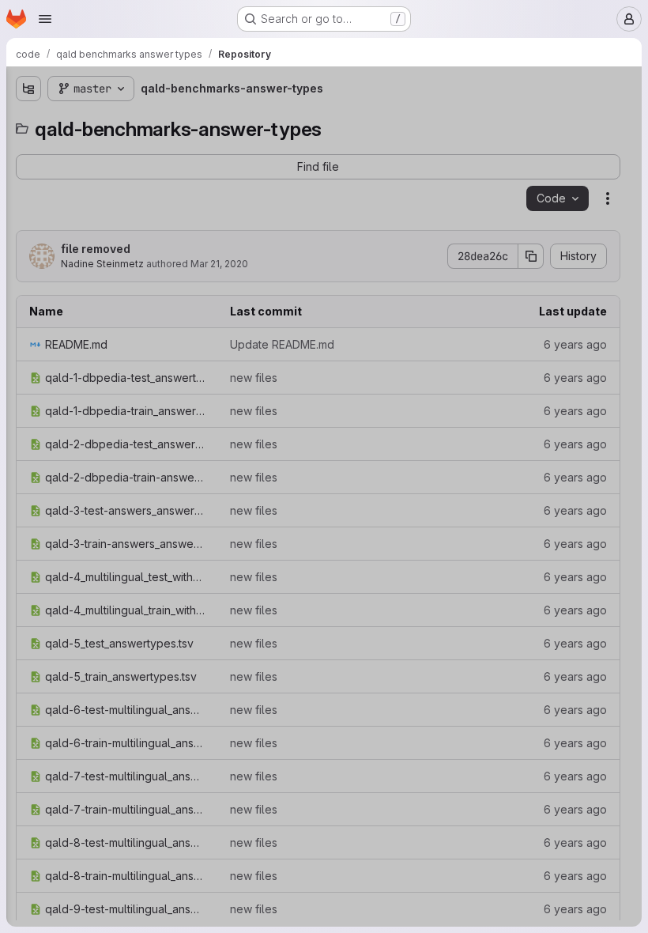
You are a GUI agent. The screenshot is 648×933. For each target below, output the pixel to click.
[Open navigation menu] (45, 19)
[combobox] (129, 120)
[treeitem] (131, 148)
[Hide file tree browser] (28, 88)
